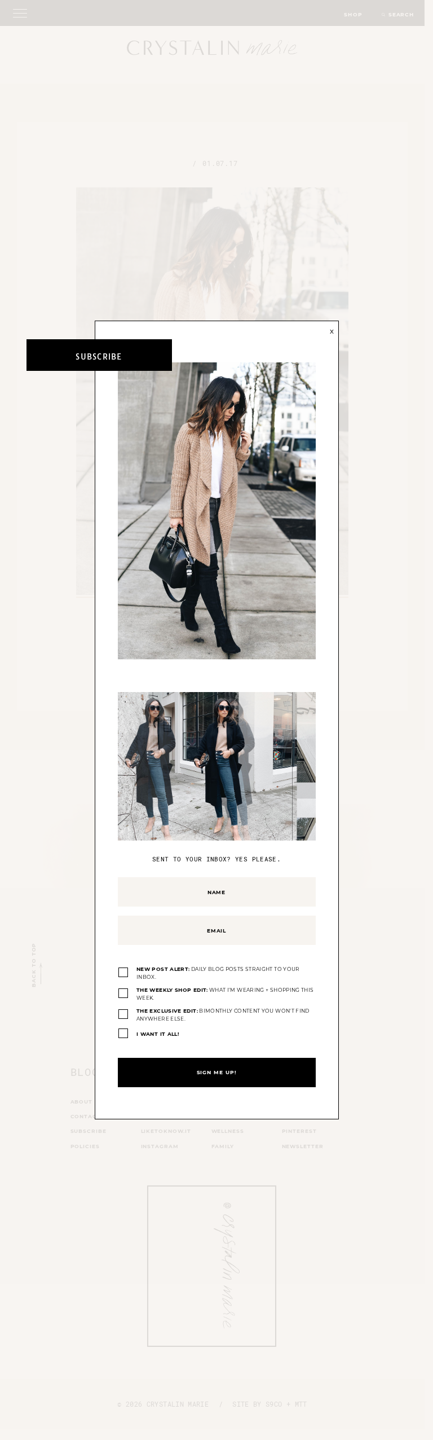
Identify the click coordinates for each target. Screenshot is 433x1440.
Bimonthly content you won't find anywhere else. (223, 1015)
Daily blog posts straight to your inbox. (218, 973)
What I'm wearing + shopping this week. (224, 994)
